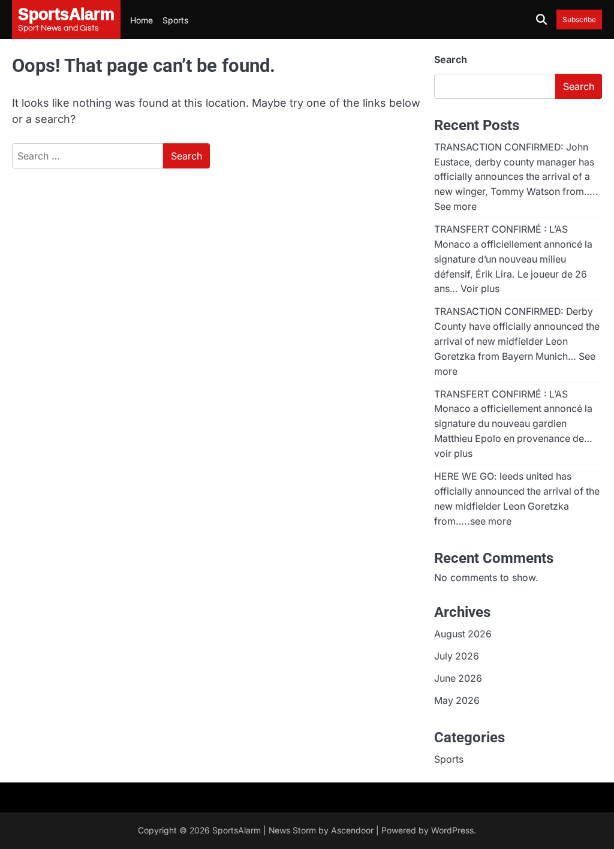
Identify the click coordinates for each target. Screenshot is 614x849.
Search (450, 59)
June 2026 (458, 678)
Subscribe (579, 19)
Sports (175, 20)
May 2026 (457, 700)
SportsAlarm (236, 830)
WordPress (452, 830)
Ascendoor (352, 830)
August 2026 (463, 634)
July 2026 (456, 656)
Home (141, 20)
